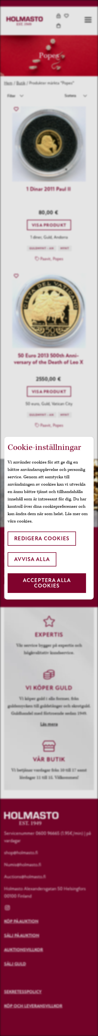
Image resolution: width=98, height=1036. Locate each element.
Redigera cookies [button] (41, 538)
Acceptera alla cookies (47, 583)
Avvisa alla (32, 559)
